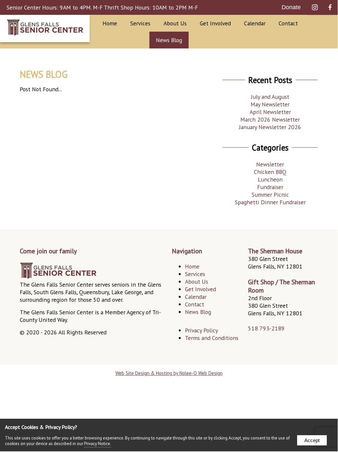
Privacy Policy (201, 330)
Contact (288, 23)
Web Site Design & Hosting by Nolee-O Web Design (169, 373)
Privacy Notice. (97, 443)
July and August (270, 96)
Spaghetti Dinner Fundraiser (270, 202)
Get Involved (200, 289)
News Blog (169, 40)
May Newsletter (270, 104)
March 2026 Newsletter (270, 119)
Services (140, 23)
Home (110, 23)
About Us (196, 281)
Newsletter (270, 164)
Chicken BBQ (270, 172)
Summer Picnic (270, 194)
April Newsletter (270, 112)
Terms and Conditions (211, 338)
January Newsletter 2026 (270, 127)
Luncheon (270, 179)
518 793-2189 (266, 328)
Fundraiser (270, 187)
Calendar (254, 23)
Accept (312, 440)
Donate (291, 7)
